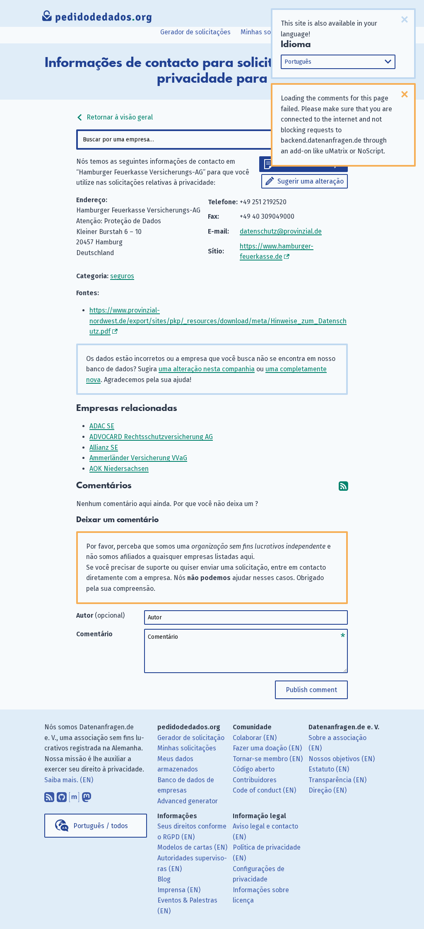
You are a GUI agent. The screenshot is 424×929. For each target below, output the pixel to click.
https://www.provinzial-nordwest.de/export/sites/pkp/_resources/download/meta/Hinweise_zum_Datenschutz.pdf (218, 320)
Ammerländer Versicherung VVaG (138, 458)
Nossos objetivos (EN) (341, 759)
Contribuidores (255, 780)
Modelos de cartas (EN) (192, 847)
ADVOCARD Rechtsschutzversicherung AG (151, 437)
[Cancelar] (404, 19)
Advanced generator (187, 801)
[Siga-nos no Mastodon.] (87, 795)
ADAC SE (101, 426)
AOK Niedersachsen (119, 469)
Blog (164, 879)
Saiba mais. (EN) (68, 780)
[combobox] (211, 139)
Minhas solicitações (270, 32)
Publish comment (311, 690)
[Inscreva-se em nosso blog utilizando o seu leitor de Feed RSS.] (49, 795)
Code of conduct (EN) (264, 790)
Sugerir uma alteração (310, 181)
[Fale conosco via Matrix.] (74, 795)
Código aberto (254, 769)
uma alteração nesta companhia (207, 369)
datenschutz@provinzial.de (281, 231)
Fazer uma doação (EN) (267, 748)
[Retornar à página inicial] (97, 18)
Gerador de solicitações (195, 32)
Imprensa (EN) (178, 890)
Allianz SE (103, 447)
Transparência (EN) (337, 780)
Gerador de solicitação (190, 738)
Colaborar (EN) (255, 738)
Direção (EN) (327, 790)
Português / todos (100, 826)
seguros (122, 276)
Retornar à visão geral (119, 117)
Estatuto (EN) (328, 769)
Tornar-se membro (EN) (268, 759)
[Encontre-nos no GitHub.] (62, 795)
